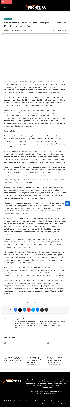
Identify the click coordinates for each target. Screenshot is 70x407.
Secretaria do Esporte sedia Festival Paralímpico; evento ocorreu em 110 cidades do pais (56, 359)
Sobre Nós (45, 403)
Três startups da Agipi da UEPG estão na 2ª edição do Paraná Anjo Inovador (12, 359)
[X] (20, 310)
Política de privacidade (56, 403)
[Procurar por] (68, 8)
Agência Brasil (17, 30)
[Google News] (38, 302)
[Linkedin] (24, 310)
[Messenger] (37, 310)
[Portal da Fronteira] (35, 7)
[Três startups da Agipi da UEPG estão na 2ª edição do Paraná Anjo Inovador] (13, 348)
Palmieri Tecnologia (54, 401)
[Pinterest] (29, 310)
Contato (66, 403)
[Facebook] (16, 310)
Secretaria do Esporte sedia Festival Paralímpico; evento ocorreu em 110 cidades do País (35, 359)
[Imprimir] (46, 310)
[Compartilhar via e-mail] (42, 310)
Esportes (8, 19)
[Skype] (33, 310)
